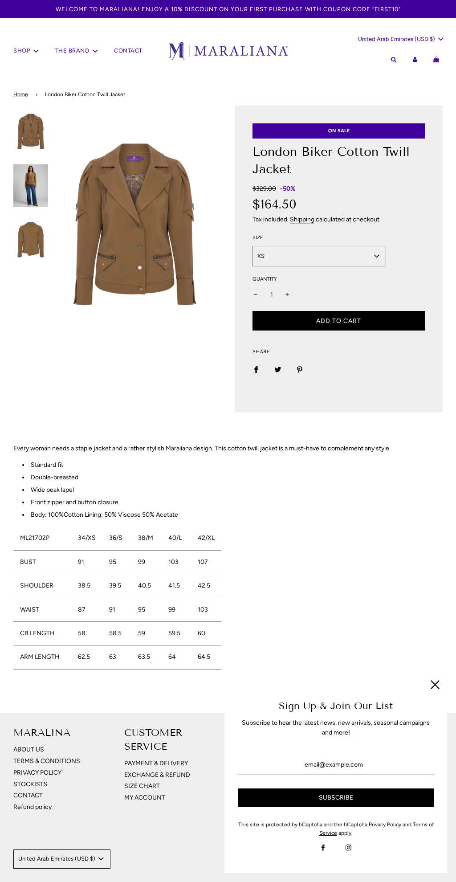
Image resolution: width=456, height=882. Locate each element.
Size (257, 238)
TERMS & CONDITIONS (46, 761)
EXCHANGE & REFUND (157, 775)
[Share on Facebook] (256, 369)
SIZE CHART (142, 786)
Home (20, 94)
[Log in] (415, 60)
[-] (255, 295)
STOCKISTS (30, 784)
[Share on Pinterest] (299, 369)
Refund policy (32, 807)
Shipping (302, 219)
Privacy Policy (385, 824)
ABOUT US (28, 749)
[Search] (393, 60)
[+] (287, 295)
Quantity (264, 279)
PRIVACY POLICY (37, 772)
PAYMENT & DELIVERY (156, 763)
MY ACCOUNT (144, 797)
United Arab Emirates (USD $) (397, 39)
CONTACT (128, 50)
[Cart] (437, 60)
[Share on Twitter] (278, 369)
